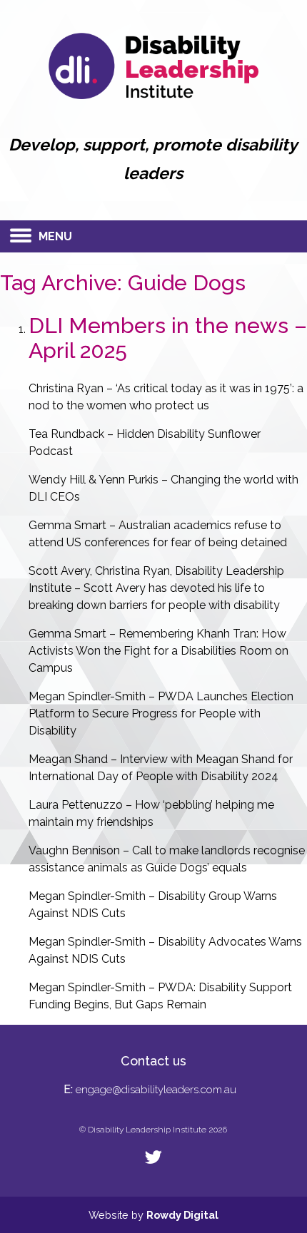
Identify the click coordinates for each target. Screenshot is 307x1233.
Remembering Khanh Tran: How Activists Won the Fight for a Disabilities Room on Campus (158, 651)
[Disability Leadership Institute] (154, 95)
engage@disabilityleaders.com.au (156, 1089)
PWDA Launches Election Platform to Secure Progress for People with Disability (161, 713)
